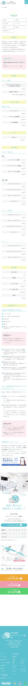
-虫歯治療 (13, 659)
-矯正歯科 (22, 661)
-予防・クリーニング (15, 669)
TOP (2, 7)
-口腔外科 (13, 671)
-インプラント (14, 673)
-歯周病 (13, 663)
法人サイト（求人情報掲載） (5, 674)
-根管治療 (13, 661)
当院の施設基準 (15, 654)
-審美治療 (22, 663)
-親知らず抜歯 (23, 659)
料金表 (5, 7)
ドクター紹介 (4, 656)
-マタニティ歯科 (23, 671)
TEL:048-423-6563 (14, 647)
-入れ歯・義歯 (14, 665)
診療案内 (14, 656)
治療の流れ (3, 665)
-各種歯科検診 (23, 669)
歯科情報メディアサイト (6, 678)
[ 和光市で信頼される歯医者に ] (14, 518)
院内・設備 (3, 659)
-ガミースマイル (23, 665)
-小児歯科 (13, 667)
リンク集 (3, 671)
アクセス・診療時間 (5, 662)
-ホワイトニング (23, 667)
